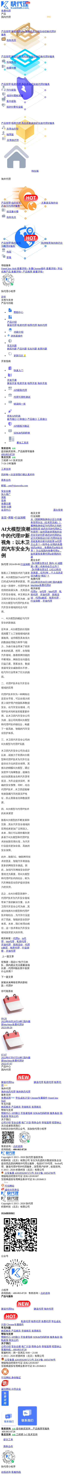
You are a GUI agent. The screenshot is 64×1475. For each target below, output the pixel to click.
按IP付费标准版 (15, 95)
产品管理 (6, 31)
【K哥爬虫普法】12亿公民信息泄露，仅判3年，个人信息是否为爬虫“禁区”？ (47, 572)
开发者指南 (26, 1113)
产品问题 (22, 348)
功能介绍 (18, 332)
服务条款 (54, 1113)
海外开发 (42, 383)
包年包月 (11, 40)
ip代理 (43, 591)
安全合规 (16, 1122)
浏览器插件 (17, 336)
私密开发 (22, 383)
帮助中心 (18, 312)
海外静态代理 (23, 1091)
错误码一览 (20, 404)
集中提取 (11, 101)
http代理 (10, 941)
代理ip (16, 938)
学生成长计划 (22, 1098)
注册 (9, 507)
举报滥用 (46, 1122)
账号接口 (12, 419)
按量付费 (11, 68)
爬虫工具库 (23, 442)
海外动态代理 (8, 1091)
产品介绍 (12, 322)
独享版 (10, 134)
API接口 (15, 1113)
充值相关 (26, 1107)
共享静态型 (13, 140)
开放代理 (6, 944)
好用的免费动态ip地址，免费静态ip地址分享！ (47, 547)
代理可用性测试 (22, 397)
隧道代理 (12, 325)
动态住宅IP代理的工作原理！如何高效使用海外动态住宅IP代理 (46, 531)
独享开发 (32, 383)
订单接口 (22, 419)
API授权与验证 (21, 426)
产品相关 (16, 1107)
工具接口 (42, 419)
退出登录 (58, 510)
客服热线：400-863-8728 (13, 1349)
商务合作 (36, 1122)
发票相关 (36, 1107)
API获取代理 (20, 390)
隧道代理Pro (7, 1082)
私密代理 (22, 325)
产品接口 (32, 419)
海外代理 (42, 325)
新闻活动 (18, 944)
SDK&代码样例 (22, 433)
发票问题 (42, 348)
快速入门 (18, 370)
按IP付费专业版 (15, 107)
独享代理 (32, 325)
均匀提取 (11, 90)
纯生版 (35, 171)
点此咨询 (18, 1146)
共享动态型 (12, 129)
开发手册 (12, 380)
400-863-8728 (8, 454)
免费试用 (6, 1098)
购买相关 (6, 1107)
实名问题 (32, 348)
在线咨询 (6, 1472)
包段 (9, 252)
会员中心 (6, 510)
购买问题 (12, 348)
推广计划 (26, 1122)
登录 (3, 500)
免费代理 (46, 1321)
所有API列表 (14, 416)
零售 (9, 257)
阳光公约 (13, 1116)
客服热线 (16, 1472)
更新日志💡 (20, 355)
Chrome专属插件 (38, 1098)
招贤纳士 (56, 1122)
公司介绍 (6, 1122)
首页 (4, 517)
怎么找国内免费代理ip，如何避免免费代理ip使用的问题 (46, 553)
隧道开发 (12, 383)
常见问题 (12, 345)
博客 (10, 517)
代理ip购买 (41, 597)
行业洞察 (20, 517)
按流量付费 (12, 211)
